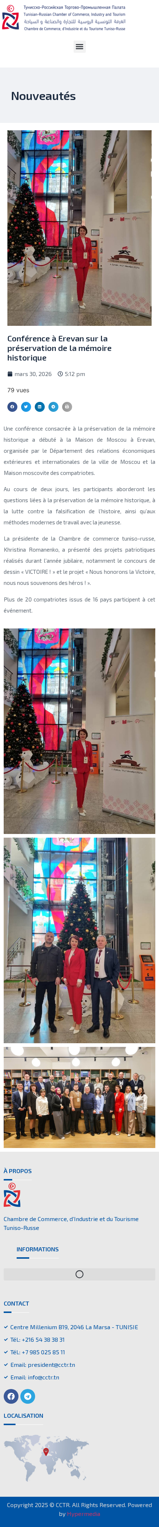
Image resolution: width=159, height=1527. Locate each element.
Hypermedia (83, 1513)
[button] (80, 47)
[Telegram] (27, 1396)
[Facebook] (11, 1396)
